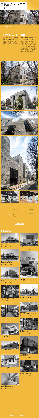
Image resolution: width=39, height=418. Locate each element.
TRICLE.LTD (11, 415)
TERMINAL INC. (21, 415)
